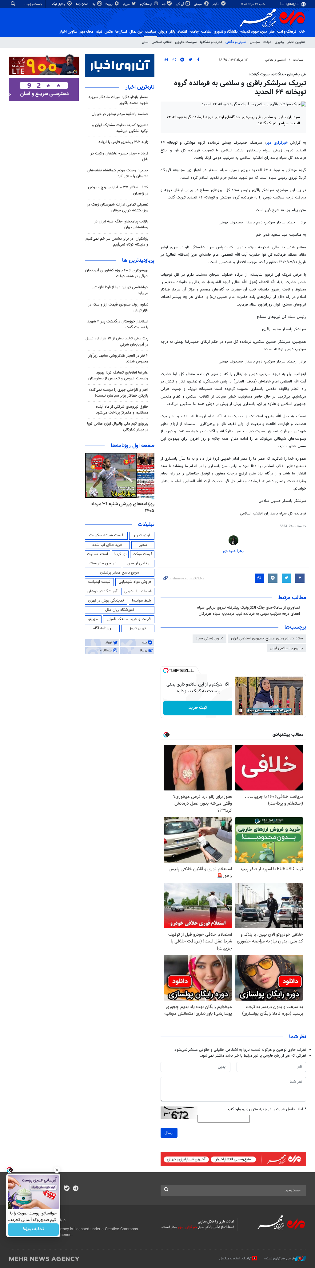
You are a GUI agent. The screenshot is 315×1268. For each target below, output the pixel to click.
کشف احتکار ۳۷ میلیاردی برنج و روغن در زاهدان (118, 190)
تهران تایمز (138, 628)
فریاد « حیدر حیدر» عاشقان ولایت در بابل (119, 156)
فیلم (99, 31)
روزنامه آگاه (102, 628)
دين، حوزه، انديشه (253, 31)
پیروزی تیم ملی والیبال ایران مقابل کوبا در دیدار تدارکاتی (117, 427)
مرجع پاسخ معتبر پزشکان (119, 573)
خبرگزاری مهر (278, 143)
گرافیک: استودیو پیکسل (235, 1258)
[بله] (66, 1189)
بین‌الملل (136, 31)
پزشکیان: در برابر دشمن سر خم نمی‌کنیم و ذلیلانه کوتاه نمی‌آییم (117, 242)
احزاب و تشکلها (211, 42)
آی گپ (180, 4)
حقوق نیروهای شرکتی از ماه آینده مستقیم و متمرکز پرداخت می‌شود (122, 410)
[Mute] (249, 710)
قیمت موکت (142, 554)
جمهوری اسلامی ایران (286, 648)
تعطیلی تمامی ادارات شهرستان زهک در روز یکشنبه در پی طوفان (117, 208)
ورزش (162, 31)
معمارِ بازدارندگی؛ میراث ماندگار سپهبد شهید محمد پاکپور (118, 100)
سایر (145, 42)
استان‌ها (121, 31)
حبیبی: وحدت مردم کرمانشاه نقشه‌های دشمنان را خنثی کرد (117, 173)
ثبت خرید (198, 708)
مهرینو (93, 619)
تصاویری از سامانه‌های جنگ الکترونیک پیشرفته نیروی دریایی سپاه (248, 608)
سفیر (143, 545)
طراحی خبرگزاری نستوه (279, 1258)
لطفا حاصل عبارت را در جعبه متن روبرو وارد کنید (266, 1109)
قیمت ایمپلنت (99, 582)
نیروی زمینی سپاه (209, 638)
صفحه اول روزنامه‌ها (132, 446)
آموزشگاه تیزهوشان (102, 591)
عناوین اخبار (296, 42)
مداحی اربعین (138, 563)
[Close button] (57, 1170)
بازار (172, 31)
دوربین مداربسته (103, 563)
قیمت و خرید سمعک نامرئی (129, 619)
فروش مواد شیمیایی (135, 582)
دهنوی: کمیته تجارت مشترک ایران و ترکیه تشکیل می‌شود (120, 128)
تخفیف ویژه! (33, 1229)
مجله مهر (86, 31)
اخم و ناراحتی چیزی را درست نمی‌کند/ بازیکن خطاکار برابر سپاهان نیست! (118, 393)
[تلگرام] (75, 1189)
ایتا (94, 4)
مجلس (255, 42)
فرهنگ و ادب (286, 31)
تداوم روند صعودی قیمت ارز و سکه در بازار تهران (118, 308)
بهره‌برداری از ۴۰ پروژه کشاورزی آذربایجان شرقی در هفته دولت (116, 273)
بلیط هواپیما (141, 601)
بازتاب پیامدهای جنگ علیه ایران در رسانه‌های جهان (121, 224)
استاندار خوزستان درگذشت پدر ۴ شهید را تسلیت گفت (117, 324)
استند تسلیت (97, 554)
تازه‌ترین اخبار (140, 87)
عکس (109, 31)
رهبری (279, 42)
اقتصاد (182, 31)
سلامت (206, 31)
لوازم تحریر (142, 535)
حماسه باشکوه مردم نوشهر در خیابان (120, 114)
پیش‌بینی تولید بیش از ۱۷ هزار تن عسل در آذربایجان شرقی (117, 341)
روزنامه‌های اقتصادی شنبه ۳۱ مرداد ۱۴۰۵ (121, 507)
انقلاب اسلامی (162, 42)
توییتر (126, 4)
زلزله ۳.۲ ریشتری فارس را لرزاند (123, 142)
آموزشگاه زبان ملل (119, 610)
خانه (302, 31)
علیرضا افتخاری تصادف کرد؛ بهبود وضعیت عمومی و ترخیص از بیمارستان (118, 376)
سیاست (150, 31)
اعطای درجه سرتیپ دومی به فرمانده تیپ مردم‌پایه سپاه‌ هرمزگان (249, 614)
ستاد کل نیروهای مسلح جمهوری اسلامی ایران (267, 638)
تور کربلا (120, 554)
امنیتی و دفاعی (235, 42)
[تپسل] (166, 670)
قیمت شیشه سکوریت (106, 535)
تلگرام (216, 4)
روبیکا (110, 4)
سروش (198, 4)
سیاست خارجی (186, 42)
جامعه (194, 31)
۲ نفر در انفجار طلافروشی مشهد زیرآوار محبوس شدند (118, 359)
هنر (272, 31)
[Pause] (241, 710)
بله (164, 4)
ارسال (169, 1133)
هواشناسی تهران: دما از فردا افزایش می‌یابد (120, 290)
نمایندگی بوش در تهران (106, 601)
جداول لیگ (59, 4)
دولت (267, 42)
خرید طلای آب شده (107, 545)
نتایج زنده (82, 4)
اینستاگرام (146, 4)
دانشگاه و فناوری (226, 31)
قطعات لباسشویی (138, 591)
